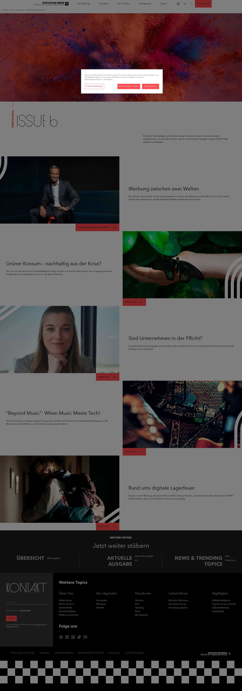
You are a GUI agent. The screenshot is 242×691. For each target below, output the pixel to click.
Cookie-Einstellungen (94, 86)
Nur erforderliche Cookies (129, 86)
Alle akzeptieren (150, 86)
